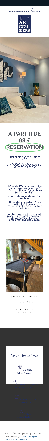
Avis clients (36, 11)
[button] (8, 274)
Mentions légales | (31, 436)
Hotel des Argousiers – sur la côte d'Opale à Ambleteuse (24, 24)
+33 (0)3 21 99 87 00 (23, 8)
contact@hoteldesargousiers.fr (19, 11)
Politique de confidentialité (16, 439)
